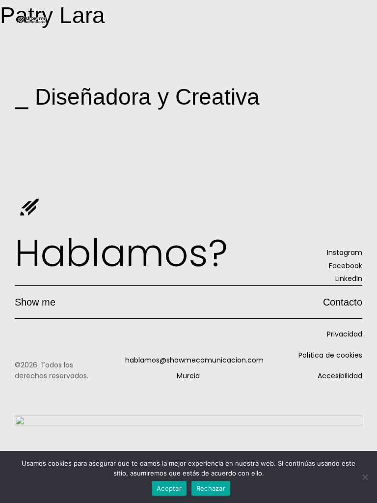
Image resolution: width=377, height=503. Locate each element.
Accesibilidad (340, 376)
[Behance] (27, 131)
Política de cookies (330, 355)
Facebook (345, 266)
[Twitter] (15, 131)
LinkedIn (348, 278)
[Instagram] (3, 131)
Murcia (188, 376)
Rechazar (210, 488)
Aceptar (169, 488)
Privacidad (344, 334)
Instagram (344, 252)
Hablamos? (121, 252)
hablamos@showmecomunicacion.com (194, 360)
